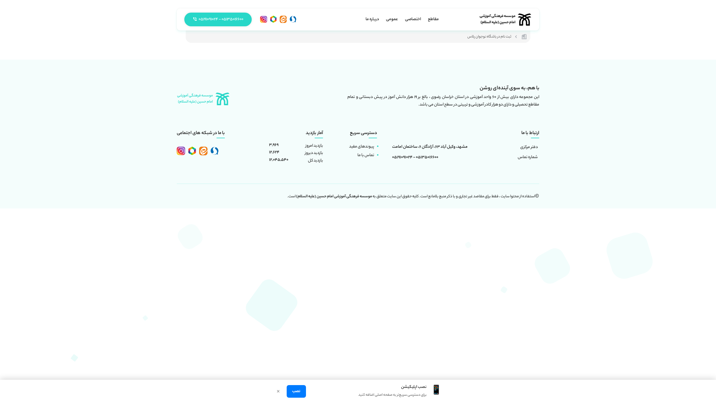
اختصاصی (413, 19)
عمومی (392, 19)
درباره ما (372, 19)
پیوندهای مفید (361, 147)
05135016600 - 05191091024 (415, 158)
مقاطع (433, 19)
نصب (296, 391)
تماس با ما (365, 155)
